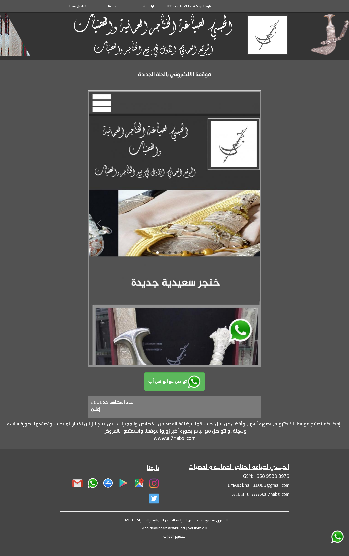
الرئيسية (149, 6)
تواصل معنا (77, 6)
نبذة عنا (113, 6)
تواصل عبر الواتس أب (168, 381)
